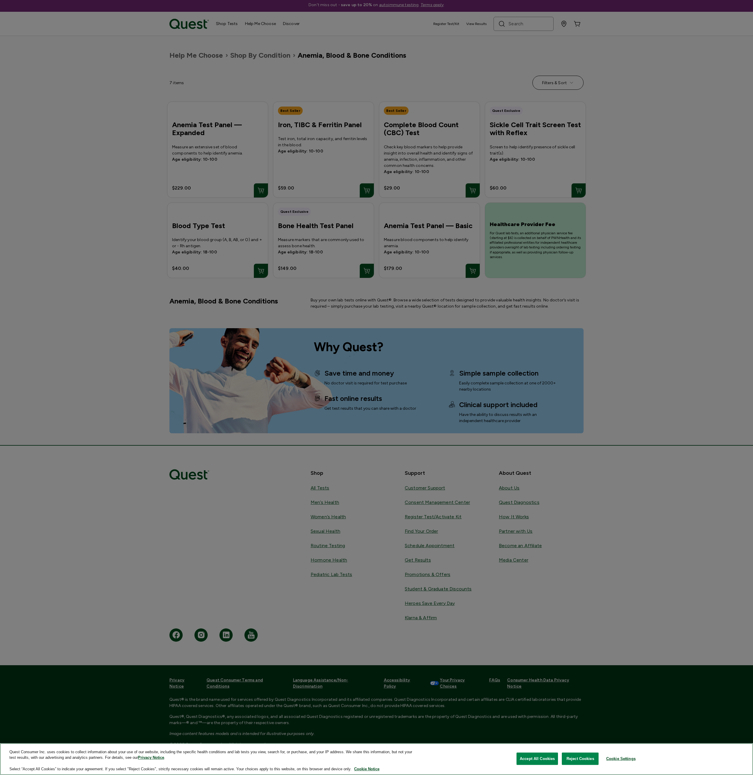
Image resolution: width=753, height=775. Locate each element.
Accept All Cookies (537, 758)
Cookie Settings (621, 758)
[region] (376, 759)
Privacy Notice (151, 757)
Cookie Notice (366, 769)
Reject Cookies (580, 758)
